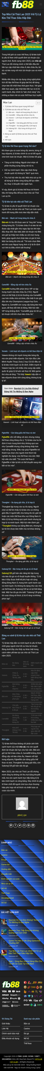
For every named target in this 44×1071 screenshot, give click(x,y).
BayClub (23, 1059)
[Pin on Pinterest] (29, 826)
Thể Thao (5, 893)
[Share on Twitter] (20, 826)
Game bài (5, 864)
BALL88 (15, 1059)
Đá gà (3, 860)
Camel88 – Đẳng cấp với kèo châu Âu (21, 115)
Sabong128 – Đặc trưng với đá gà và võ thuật (22, 129)
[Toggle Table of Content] (37, 103)
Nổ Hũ (4, 888)
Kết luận (8, 140)
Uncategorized (7, 898)
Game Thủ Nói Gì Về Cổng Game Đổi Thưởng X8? (24, 942)
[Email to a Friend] (24, 826)
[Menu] (40, 4)
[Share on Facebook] (15, 826)
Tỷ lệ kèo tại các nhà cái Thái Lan (17, 110)
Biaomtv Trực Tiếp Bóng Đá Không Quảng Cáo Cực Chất (24, 931)
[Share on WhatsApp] (11, 826)
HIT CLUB (14, 1062)
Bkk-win (5, 222)
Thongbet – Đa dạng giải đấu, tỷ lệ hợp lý (23, 126)
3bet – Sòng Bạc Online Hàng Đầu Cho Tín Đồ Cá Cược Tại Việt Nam (25, 962)
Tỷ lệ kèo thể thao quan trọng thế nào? (19, 106)
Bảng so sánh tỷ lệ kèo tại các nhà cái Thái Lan (21, 135)
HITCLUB (38, 1059)
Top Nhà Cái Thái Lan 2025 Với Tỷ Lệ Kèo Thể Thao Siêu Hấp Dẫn (25, 952)
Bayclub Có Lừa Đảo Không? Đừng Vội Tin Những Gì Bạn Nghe (25, 921)
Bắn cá (4, 850)
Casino (4, 855)
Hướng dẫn (6, 869)
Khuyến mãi (6, 874)
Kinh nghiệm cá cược (10, 879)
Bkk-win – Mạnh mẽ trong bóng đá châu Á (23, 112)
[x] (23, 4)
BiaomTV (30, 1059)
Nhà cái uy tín (7, 883)
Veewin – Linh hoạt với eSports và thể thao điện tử (23, 119)
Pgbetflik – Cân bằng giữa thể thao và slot (23, 123)
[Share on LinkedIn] (33, 826)
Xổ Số (3, 903)
